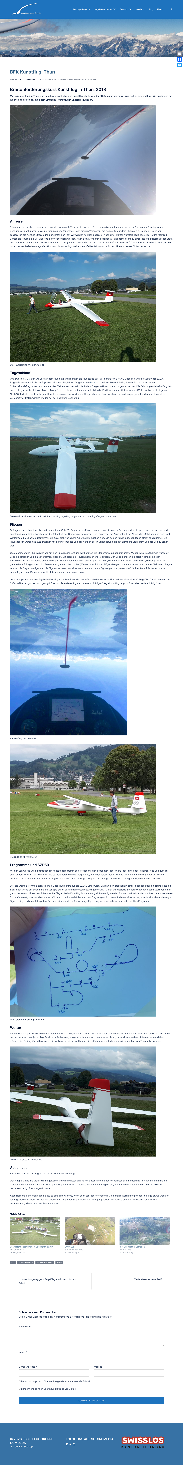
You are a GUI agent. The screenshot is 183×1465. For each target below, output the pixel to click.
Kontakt (160, 9)
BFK (13, 1263)
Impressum (16, 1446)
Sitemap (28, 1446)
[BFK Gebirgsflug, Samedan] (145, 1231)
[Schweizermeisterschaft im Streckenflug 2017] (36, 1231)
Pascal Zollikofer (25, 79)
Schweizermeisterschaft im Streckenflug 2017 (31, 1247)
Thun (59, 1263)
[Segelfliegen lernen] (26, 9)
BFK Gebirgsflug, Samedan (132, 1247)
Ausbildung (66, 79)
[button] (172, 9)
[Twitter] (179, 65)
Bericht (94, 382)
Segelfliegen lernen (103, 9)
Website (98, 1366)
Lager (93, 79)
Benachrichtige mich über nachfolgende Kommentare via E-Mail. (55, 1381)
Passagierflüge (80, 9)
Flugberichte (81, 79)
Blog (151, 9)
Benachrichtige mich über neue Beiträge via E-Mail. (48, 1388)
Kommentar (26, 1326)
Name (23, 1352)
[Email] (179, 53)
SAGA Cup (69, 1247)
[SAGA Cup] (91, 1231)
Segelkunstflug (45, 1263)
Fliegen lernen (26, 1263)
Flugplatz (124, 9)
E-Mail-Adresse (28, 1366)
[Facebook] (179, 59)
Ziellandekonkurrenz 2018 (148, 1279)
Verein (139, 9)
